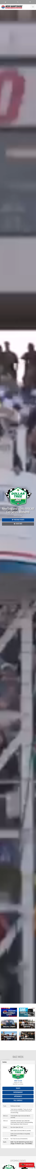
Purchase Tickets (19, 520)
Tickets (18, 1088)
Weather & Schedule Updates (9, 1014)
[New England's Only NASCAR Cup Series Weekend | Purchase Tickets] (18, 496)
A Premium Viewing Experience (27, 1026)
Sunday (4, 1062)
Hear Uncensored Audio (9, 1038)
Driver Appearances (27, 1039)
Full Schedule (18, 1100)
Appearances (18, 1096)
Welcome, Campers (9, 1027)
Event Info (18, 524)
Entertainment (18, 1092)
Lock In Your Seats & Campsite (27, 1014)
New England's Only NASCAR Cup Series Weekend (18, 510)
